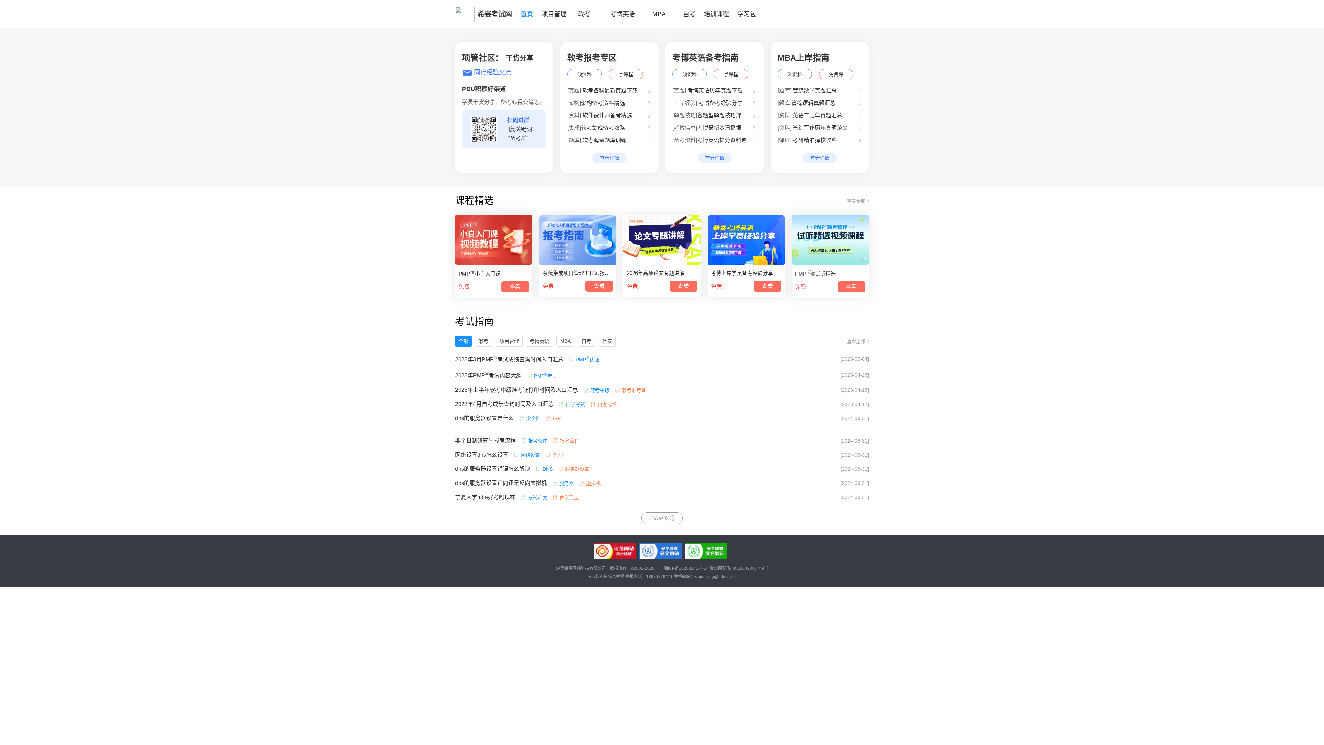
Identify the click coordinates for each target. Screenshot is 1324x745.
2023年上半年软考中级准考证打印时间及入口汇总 (516, 390)
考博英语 (622, 14)
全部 (463, 341)
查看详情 (609, 158)
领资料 (584, 74)
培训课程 (716, 14)
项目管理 (509, 341)
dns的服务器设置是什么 (484, 418)
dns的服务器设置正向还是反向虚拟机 (501, 483)
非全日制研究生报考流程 (485, 441)
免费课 (836, 74)
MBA (659, 14)
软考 (484, 341)
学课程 (626, 74)
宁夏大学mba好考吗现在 (485, 497)
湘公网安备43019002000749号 (739, 568)
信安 (607, 341)
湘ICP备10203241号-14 (687, 568)
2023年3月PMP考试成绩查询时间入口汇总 (509, 358)
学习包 (747, 14)
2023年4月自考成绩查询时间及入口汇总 (504, 404)
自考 (689, 14)
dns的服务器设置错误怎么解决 (492, 469)
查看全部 (856, 201)
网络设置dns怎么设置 (481, 455)
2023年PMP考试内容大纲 (488, 374)
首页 (527, 14)
